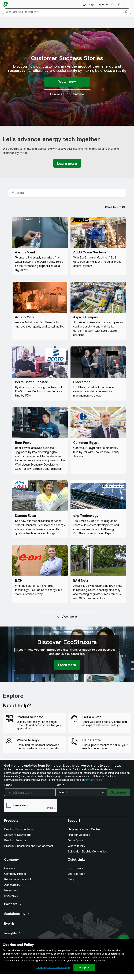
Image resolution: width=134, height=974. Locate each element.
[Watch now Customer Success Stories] (67, 82)
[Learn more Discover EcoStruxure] (67, 665)
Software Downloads (17, 834)
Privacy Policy (93, 779)
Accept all (84, 967)
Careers (9, 868)
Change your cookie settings (53, 967)
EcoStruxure (76, 868)
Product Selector (15, 840)
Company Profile (15, 873)
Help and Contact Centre (84, 829)
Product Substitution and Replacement (28, 846)
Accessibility (12, 885)
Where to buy (76, 846)
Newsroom (11, 890)
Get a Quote (75, 840)
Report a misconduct (17, 879)
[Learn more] (67, 163)
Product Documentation (19, 829)
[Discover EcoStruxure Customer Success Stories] (67, 94)
